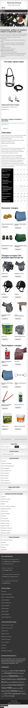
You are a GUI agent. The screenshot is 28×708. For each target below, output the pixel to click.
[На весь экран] (5, 705)
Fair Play (20, 676)
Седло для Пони (4, 478)
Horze (8, 682)
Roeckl (7, 685)
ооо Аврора (11, 696)
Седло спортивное (5, 473)
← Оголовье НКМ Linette (5, 439)
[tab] (5, 128)
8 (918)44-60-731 (15, 561)
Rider (2, 685)
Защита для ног (4, 511)
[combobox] (14, 454)
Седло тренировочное (6, 470)
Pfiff (18, 682)
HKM (19, 679)
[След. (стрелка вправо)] (3, 707)
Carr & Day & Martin (17, 671)
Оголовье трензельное (14, 61)
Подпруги (3, 503)
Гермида (13, 691)
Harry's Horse (6, 679)
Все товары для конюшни (6, 540)
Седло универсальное (6, 482)
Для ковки (3, 547)
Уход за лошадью (5, 544)
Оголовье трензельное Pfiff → (21, 439)
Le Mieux (14, 682)
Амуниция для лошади (11, 123)
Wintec (18, 688)
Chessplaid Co (9, 673)
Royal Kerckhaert (16, 685)
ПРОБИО (23, 693)
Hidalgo (14, 679)
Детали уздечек (4, 518)
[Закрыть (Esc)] (1, 705)
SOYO (25, 685)
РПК (5, 696)
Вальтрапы (3, 515)
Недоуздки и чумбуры (6, 508)
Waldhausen (14, 688)
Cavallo (2, 673)
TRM (9, 688)
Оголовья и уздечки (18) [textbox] (13, 454)
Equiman (7, 124)
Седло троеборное (5, 468)
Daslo (16, 673)
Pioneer (22, 682)
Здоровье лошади (5, 523)
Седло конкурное (5, 475)
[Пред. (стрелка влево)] (1, 707)
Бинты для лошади (5, 520)
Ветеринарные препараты (6, 528)
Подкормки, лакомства (6, 530)
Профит (2, 696)
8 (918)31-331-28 (7, 561)
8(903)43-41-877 (15, 576)
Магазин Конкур (14, 3)
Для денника (4, 549)
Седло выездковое (5, 480)
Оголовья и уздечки (20, 123)
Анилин (7, 691)
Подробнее (4, 226)
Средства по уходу (5, 525)
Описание (5, 128)
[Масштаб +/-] (7, 705)
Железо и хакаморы (5, 513)
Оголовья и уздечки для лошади (8, 506)
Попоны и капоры (5, 501)
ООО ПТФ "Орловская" (12, 694)
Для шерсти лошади (5, 532)
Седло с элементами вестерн (7, 465)
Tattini (4, 688)
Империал (20, 691)
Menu (4, 8)
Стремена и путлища (5, 499)
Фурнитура (3, 542)
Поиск (17, 446)
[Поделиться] (3, 705)
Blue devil (3, 670)
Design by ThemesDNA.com (14, 703)
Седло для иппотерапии (6, 463)
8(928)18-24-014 (7, 576)
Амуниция (3, 496)
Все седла (3, 461)
